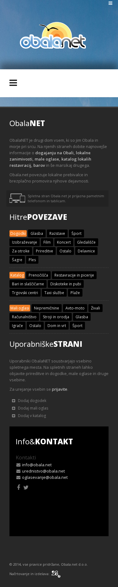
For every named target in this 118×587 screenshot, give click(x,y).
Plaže (75, 292)
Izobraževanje (24, 242)
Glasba (37, 233)
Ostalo (65, 251)
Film (47, 242)
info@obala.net (37, 465)
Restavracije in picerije (74, 275)
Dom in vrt (57, 325)
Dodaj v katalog (31, 415)
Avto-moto (75, 308)
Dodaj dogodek (31, 400)
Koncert (64, 242)
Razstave (57, 233)
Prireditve (44, 251)
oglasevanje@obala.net (45, 477)
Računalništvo (24, 317)
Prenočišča (38, 275)
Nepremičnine (46, 308)
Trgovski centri (25, 292)
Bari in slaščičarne (28, 284)
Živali (95, 308)
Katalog (17, 275)
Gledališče (86, 242)
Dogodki (18, 233)
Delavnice (86, 251)
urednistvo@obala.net (43, 471)
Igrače (17, 325)
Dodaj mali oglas (32, 408)
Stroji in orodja (56, 317)
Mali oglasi (19, 308)
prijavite (59, 389)
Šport (76, 233)
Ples (32, 259)
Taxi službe (54, 292)
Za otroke (21, 251)
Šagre (17, 259)
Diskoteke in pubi (65, 284)
